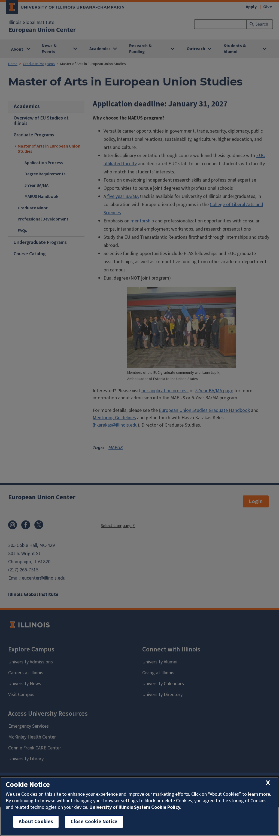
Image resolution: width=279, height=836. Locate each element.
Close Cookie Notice (94, 821)
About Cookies (36, 821)
